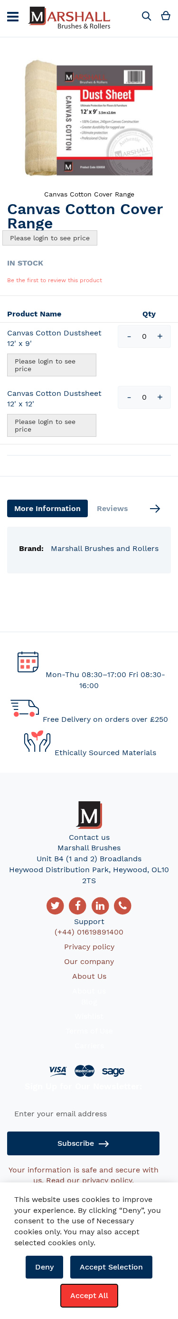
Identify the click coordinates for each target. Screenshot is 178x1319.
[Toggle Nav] (13, 16)
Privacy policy (89, 946)
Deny (44, 1266)
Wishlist (89, 1016)
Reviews (112, 508)
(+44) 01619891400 (89, 931)
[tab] (47, 508)
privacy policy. (108, 1180)
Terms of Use (89, 1030)
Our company (89, 961)
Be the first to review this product (54, 280)
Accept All (89, 1295)
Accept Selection (111, 1266)
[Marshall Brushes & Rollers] (69, 18)
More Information (47, 508)
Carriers (89, 1045)
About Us (89, 976)
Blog (89, 1001)
